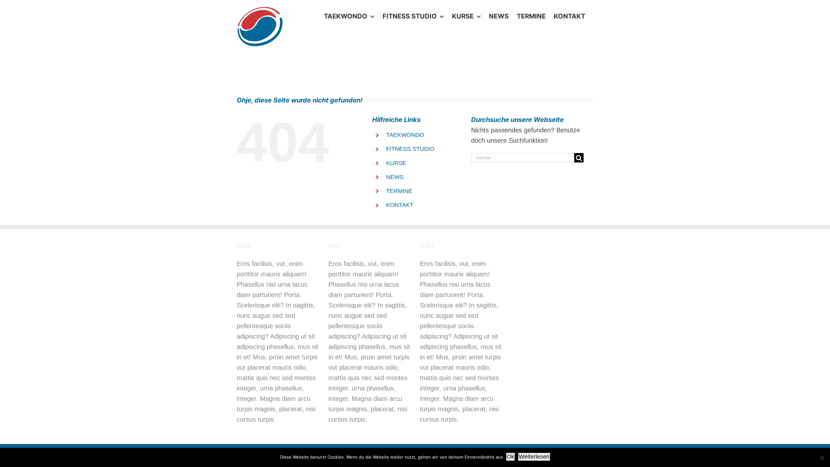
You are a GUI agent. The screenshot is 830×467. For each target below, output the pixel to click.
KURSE (396, 163)
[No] (822, 457)
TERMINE (399, 191)
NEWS (395, 177)
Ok (510, 456)
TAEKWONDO (405, 135)
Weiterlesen (534, 456)
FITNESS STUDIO (410, 149)
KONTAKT (399, 205)
